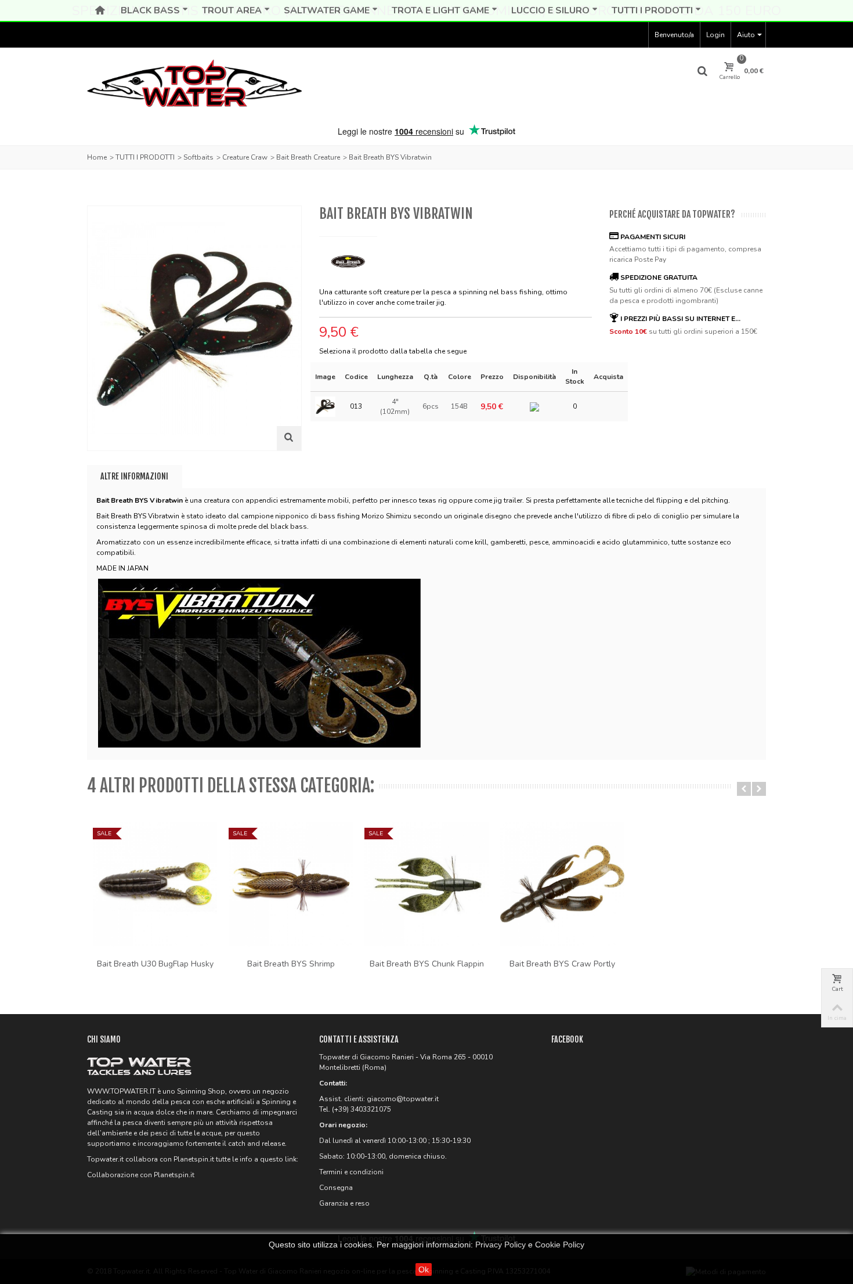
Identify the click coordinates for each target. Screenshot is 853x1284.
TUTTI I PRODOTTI (145, 157)
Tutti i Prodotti (652, 10)
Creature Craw (245, 157)
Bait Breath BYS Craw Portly (562, 963)
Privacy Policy (500, 1244)
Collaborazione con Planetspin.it (140, 1175)
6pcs (430, 406)
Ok (423, 1269)
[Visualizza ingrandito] (289, 438)
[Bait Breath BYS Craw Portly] (562, 884)
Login (715, 34)
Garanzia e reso (344, 1203)
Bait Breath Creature (308, 157)
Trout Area (232, 10)
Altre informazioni (134, 476)
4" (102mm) (395, 406)
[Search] (703, 71)
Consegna (336, 1187)
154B (459, 406)
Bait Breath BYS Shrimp (291, 963)
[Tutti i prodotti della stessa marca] (348, 258)
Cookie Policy (559, 1244)
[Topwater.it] (194, 85)
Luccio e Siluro (550, 10)
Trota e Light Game (440, 10)
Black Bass (150, 10)
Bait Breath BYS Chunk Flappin (427, 963)
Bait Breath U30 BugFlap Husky (155, 963)
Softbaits (198, 157)
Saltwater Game (327, 10)
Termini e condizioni (351, 1172)
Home (97, 157)
